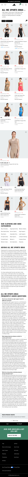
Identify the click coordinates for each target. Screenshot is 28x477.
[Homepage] (14, 5)
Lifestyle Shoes (22, 239)
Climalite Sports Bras (4, 239)
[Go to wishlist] (5, 4)
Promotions (4, 457)
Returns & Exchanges (6, 447)
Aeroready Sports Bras (14, 242)
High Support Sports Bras (22, 231)
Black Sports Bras (13, 237)
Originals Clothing (21, 242)
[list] (12, 21)
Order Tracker (5, 450)
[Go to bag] (25, 4)
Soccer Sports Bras (13, 231)
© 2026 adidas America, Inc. (14, 475)
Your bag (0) (19, 423)
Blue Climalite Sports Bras (4, 229)
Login (7, 423)
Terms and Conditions (6, 470)
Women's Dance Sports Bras (4, 242)
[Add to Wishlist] (12, 25)
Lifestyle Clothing (23, 236)
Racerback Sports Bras (4, 234)
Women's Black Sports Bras (22, 229)
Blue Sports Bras (5, 231)
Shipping (4, 453)
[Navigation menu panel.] (2, 4)
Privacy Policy (17, 467)
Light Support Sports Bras (22, 234)
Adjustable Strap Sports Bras (14, 234)
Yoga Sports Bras (14, 228)
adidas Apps (16, 453)
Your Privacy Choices (6, 467)
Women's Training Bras (13, 239)
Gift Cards (16, 450)
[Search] (22, 4)
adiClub (15, 443)
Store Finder (16, 447)
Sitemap (4, 460)
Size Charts (16, 457)
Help (3, 443)
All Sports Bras (4, 236)
